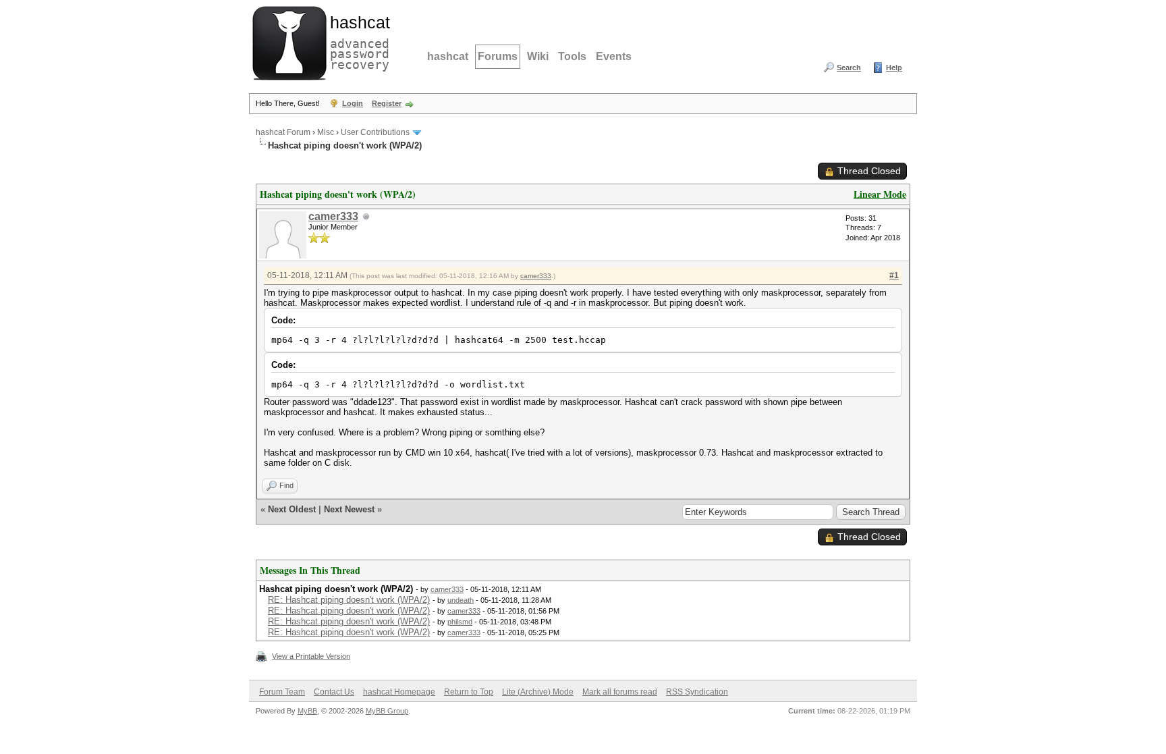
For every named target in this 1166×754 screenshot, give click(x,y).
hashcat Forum (283, 132)
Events (614, 56)
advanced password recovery (357, 41)
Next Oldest (292, 509)
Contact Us (334, 692)
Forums (498, 56)
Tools (572, 56)
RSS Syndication (697, 692)
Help (894, 67)
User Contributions (375, 132)
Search (849, 67)
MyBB (307, 711)
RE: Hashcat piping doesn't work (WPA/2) (349, 600)
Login (352, 103)
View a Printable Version (311, 656)
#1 (894, 275)
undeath (460, 600)
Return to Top (468, 692)
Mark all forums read (619, 692)
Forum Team (282, 692)
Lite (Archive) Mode (538, 692)
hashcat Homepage (399, 692)
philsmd (459, 622)
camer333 (333, 216)
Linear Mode (880, 194)
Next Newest (349, 509)
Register (386, 103)
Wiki (538, 56)
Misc (325, 132)
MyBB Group (387, 711)
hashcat (447, 56)
